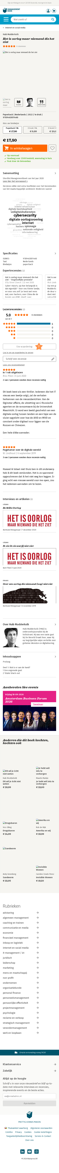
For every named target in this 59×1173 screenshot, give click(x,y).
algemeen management (16, 917)
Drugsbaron (9, 830)
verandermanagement (15, 1028)
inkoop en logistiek (13, 942)
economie (8, 932)
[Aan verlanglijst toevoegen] (52, 148)
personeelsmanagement (16, 998)
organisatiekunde (12, 988)
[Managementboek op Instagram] (36, 1151)
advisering (8, 912)
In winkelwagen (21, 148)
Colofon (9, 1132)
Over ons (29, 1140)
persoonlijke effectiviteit (15, 1003)
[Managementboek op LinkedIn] (22, 1151)
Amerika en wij (43, 830)
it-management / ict (13, 952)
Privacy (18, 1132)
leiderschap (9, 962)
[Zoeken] (52, 19)
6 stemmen (21, 46)
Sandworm (8, 877)
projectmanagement (13, 1008)
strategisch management (16, 1023)
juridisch (7, 957)
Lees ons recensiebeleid (13, 365)
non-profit (8, 977)
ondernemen (10, 983)
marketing (8, 967)
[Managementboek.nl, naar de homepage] (11, 12)
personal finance (12, 993)
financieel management (15, 937)
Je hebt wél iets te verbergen (45, 782)
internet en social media (16, 947)
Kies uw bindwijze (11, 123)
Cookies (28, 1132)
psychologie (9, 1013)
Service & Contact (43, 1136)
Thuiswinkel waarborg (17, 1128)
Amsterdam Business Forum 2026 (26, 700)
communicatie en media (15, 927)
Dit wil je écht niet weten (12, 782)
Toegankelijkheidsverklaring (19, 1136)
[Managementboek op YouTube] (29, 1151)
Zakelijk (7, 1070)
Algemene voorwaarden (41, 1128)
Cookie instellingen (43, 1132)
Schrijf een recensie (16, 358)
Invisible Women (44, 877)
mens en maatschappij (15, 972)
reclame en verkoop (13, 1018)
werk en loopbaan (12, 1033)
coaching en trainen (13, 922)
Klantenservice (12, 1064)
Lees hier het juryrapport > (15, 181)
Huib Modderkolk (11, 34)
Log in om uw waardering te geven (18, 353)
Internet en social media (15, 28)
